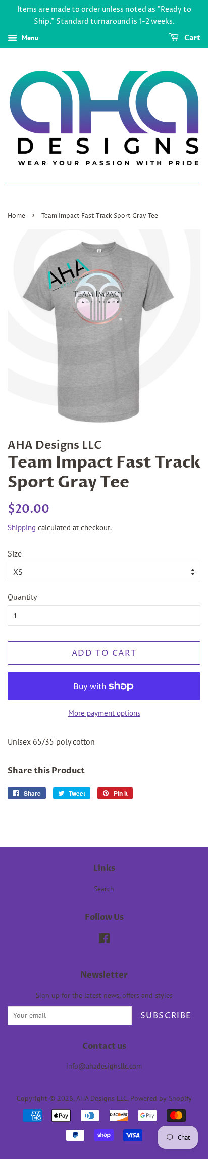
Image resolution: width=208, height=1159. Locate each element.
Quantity (22, 597)
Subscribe (166, 1016)
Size (15, 553)
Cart (191, 38)
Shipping (22, 527)
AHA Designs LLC (101, 1098)
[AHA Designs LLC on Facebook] (104, 940)
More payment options (104, 713)
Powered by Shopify (161, 1098)
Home (16, 216)
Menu (29, 37)
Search (104, 888)
